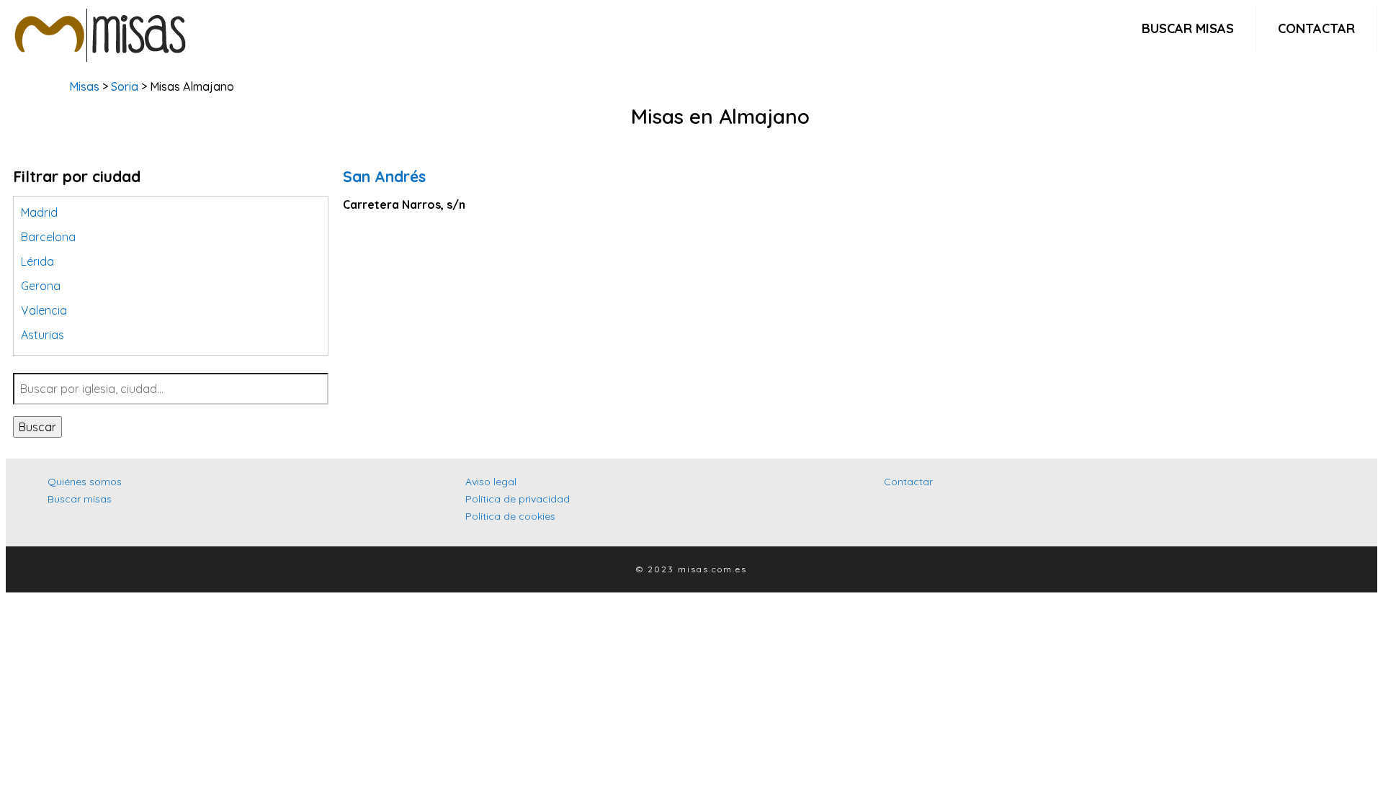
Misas (84, 86)
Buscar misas (1188, 28)
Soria (124, 86)
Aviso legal (490, 481)
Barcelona (48, 237)
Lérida (37, 261)
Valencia (44, 310)
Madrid (39, 212)
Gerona (41, 286)
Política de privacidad (517, 498)
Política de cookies (510, 516)
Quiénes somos (85, 481)
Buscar (37, 427)
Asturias (42, 335)
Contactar (1316, 28)
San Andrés (384, 176)
